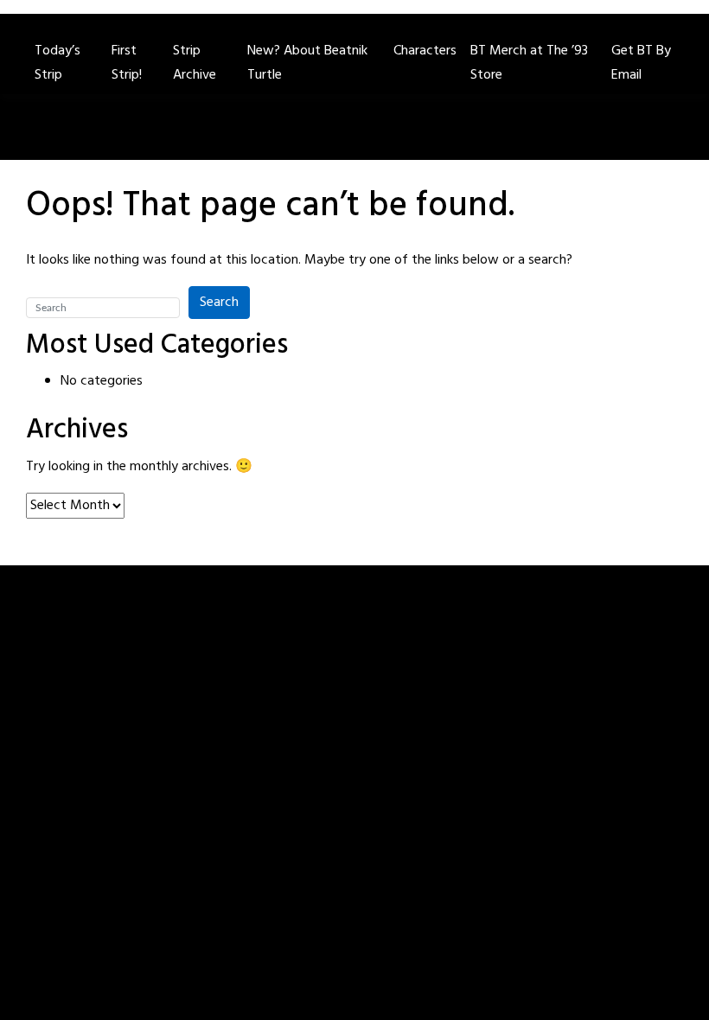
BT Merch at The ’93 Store (529, 63)
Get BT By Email (641, 63)
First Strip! (127, 63)
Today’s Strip (57, 63)
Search (219, 302)
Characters (425, 51)
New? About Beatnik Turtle (307, 63)
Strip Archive (194, 63)
